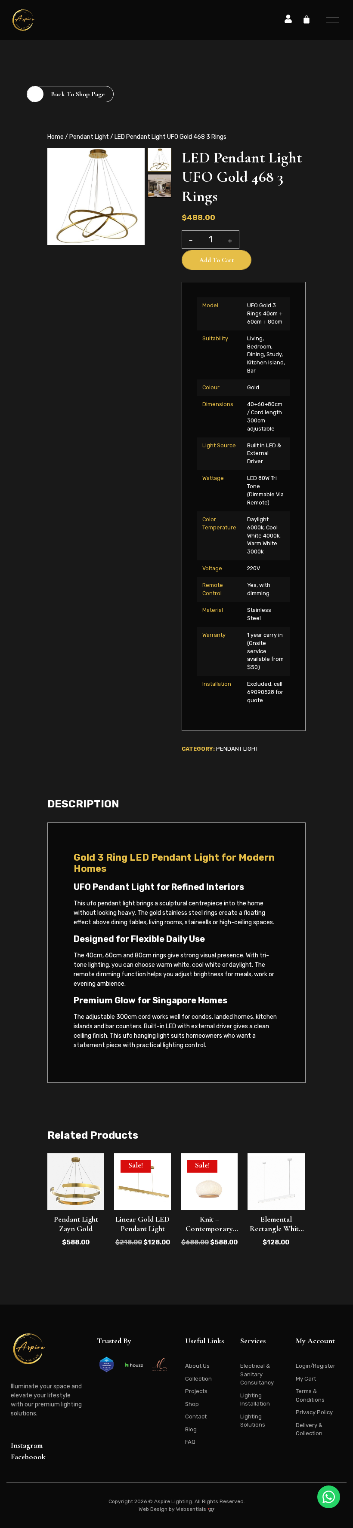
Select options (276, 1214)
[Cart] (306, 19)
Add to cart (216, 260)
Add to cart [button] (76, 1214)
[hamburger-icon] (332, 20)
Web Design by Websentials (173, 1509)
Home (55, 137)
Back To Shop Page (78, 94)
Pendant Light (89, 137)
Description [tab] (83, 804)
